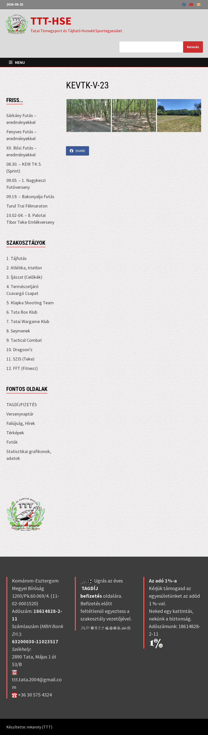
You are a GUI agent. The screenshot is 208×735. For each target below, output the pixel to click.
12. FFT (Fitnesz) (22, 368)
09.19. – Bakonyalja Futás (30, 196)
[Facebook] (184, 4)
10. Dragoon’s (19, 349)
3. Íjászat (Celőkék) (24, 277)
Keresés (193, 47)
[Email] (199, 4)
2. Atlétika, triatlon (24, 268)
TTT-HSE (51, 21)
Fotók (12, 442)
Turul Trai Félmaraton (26, 206)
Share (80, 150)
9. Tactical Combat (24, 340)
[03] (179, 115)
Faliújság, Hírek (20, 423)
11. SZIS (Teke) (20, 359)
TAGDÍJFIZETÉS (21, 404)
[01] (88, 115)
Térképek (15, 433)
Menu (19, 62)
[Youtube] (192, 4)
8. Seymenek (18, 331)
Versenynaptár (19, 414)
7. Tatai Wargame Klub (27, 321)
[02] (134, 115)
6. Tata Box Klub (21, 312)
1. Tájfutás (16, 258)
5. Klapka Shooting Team (30, 303)
